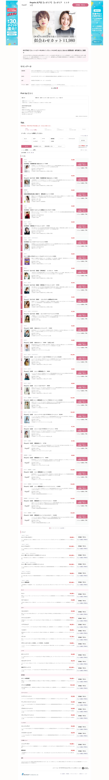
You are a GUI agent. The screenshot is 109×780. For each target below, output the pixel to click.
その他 (52, 141)
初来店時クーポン (37, 146)
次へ (86, 150)
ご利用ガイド (81, 773)
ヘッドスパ (35, 141)
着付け (43, 141)
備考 (87, 145)
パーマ (43, 138)
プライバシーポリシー (74, 773)
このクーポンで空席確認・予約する (82, 164)
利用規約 (67, 773)
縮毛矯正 (52, 138)
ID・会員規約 (62, 773)
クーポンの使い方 (84, 135)
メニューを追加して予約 (82, 167)
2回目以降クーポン (49, 146)
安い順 (28, 152)
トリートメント (72, 138)
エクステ (61, 138)
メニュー (60, 146)
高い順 (32, 152)
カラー (34, 138)
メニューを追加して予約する (82, 539)
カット (25, 138)
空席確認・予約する (80, 5)
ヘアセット (26, 141)
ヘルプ (86, 773)
